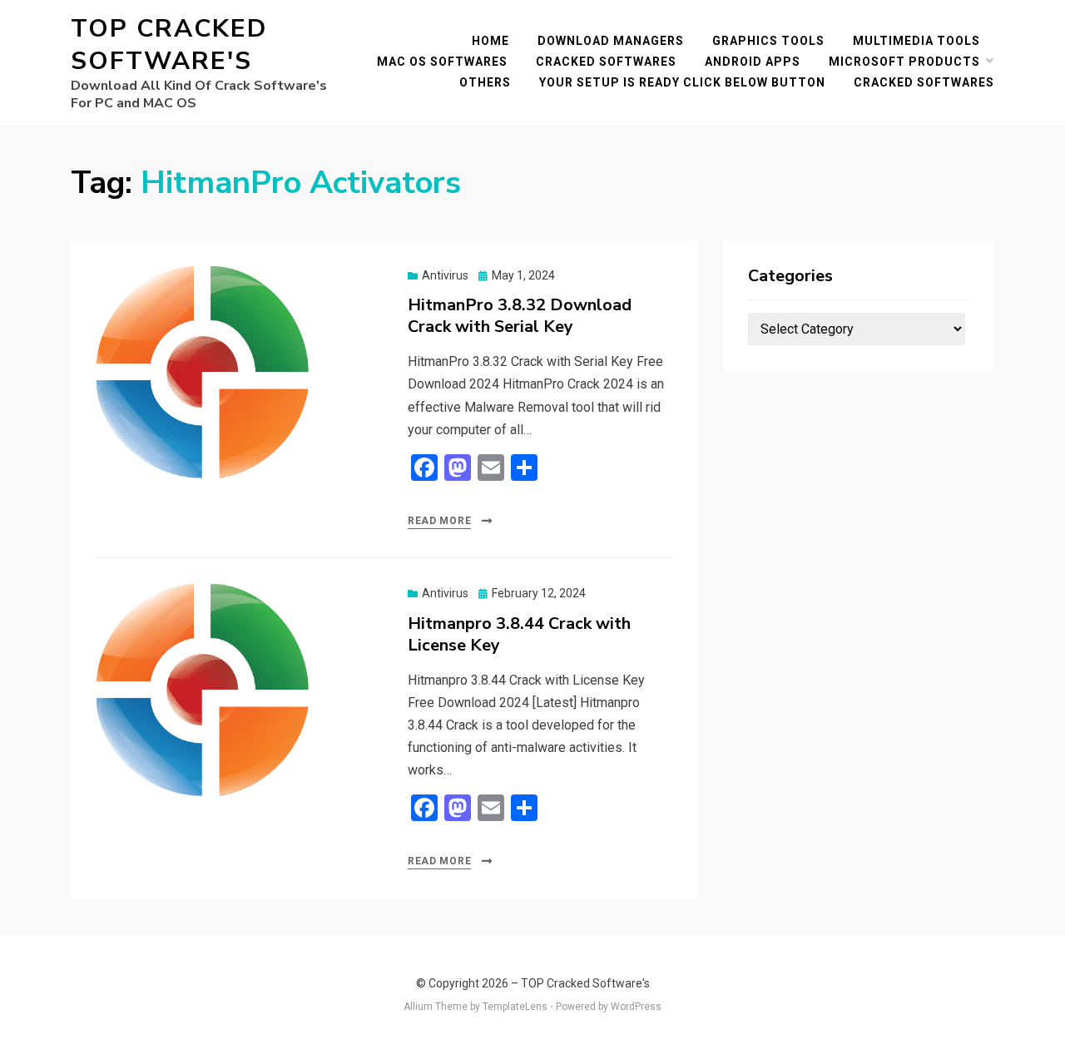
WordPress (636, 1006)
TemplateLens (515, 1006)
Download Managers (610, 40)
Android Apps (752, 61)
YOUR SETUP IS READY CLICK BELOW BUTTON (682, 82)
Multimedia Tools (916, 40)
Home (490, 40)
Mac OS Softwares (442, 61)
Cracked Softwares (606, 61)
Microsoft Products (904, 61)
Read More (439, 521)
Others (485, 82)
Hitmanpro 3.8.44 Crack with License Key (519, 634)
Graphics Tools (768, 40)
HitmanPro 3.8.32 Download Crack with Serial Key (520, 316)
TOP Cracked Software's (169, 45)
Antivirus (445, 275)
